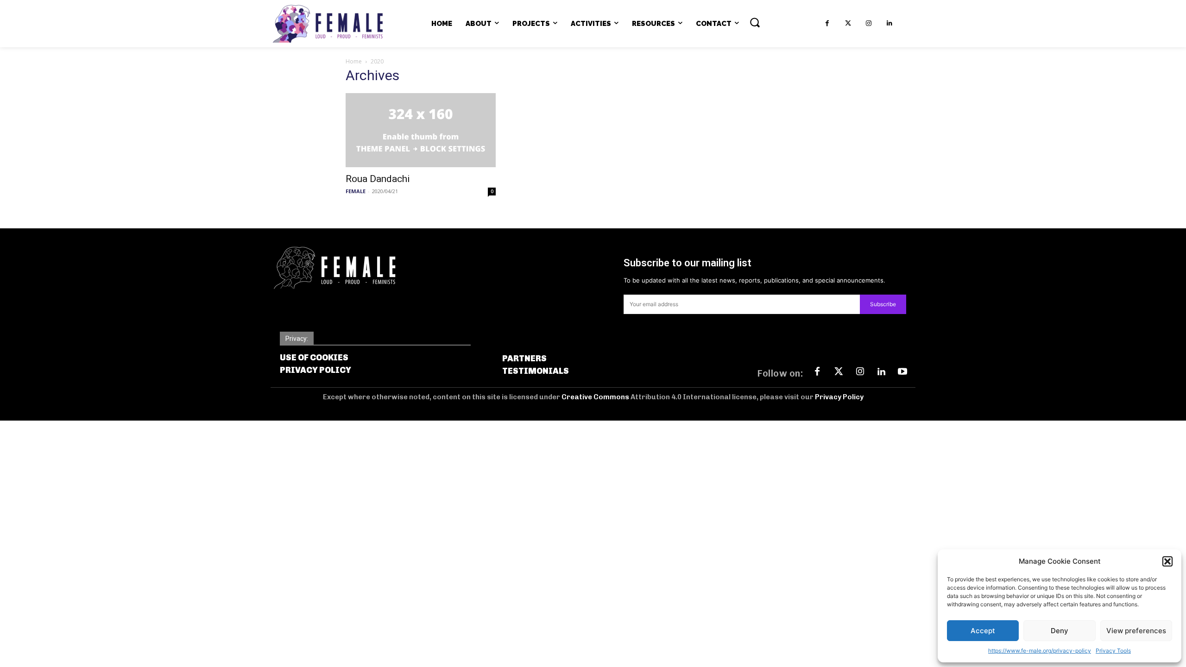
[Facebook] (827, 23)
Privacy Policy (839, 397)
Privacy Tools (1113, 650)
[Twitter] (848, 23)
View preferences (1136, 630)
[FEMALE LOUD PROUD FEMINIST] (328, 24)
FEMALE (356, 191)
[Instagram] (869, 23)
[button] (1167, 561)
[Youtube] (902, 372)
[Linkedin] (890, 23)
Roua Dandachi (378, 178)
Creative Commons (596, 397)
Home (354, 61)
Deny (1059, 630)
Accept (983, 630)
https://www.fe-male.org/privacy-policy (1039, 650)
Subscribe (883, 304)
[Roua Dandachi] (421, 130)
